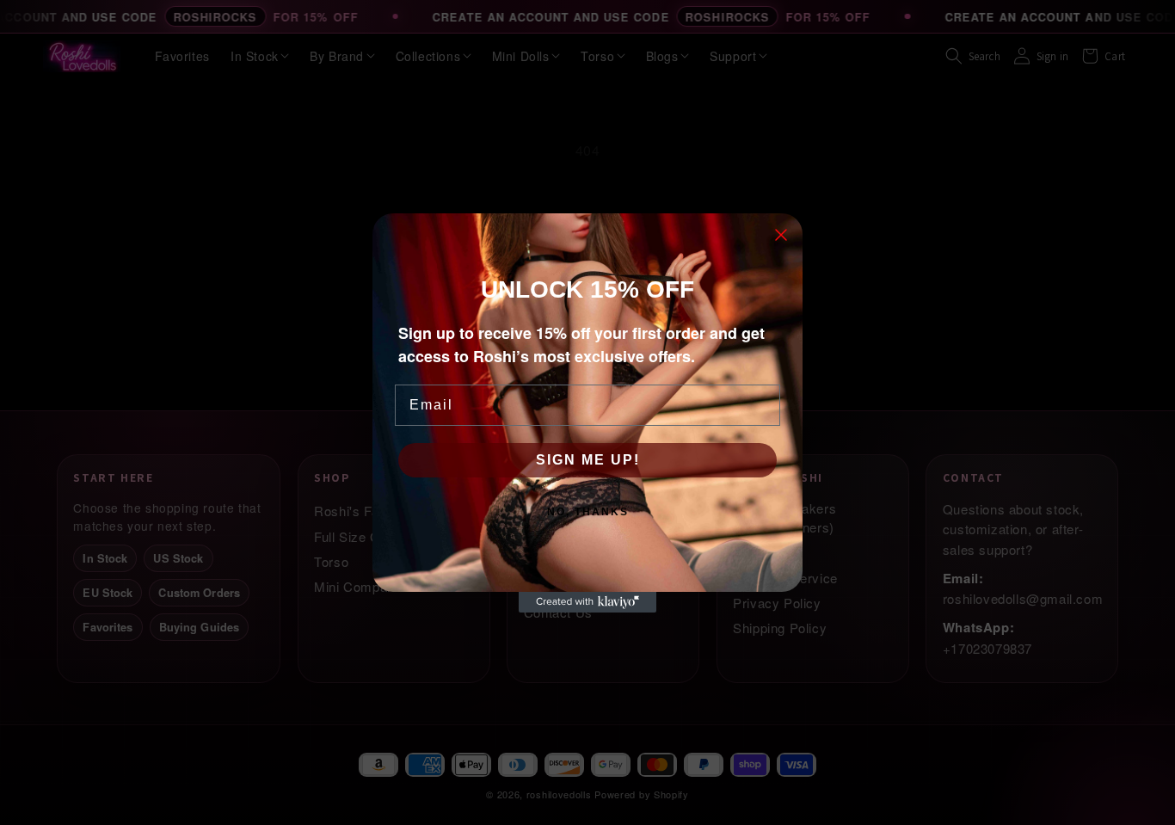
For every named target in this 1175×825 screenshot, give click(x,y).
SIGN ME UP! (588, 460)
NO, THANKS (588, 512)
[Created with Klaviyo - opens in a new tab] (587, 602)
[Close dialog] (781, 235)
